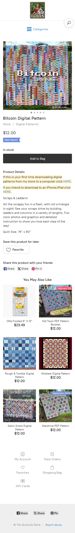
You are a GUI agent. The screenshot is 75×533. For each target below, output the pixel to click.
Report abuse (53, 524)
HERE (67, 181)
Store (7, 124)
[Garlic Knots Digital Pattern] (19, 405)
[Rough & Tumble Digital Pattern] (19, 353)
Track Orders (52, 459)
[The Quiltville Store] (37, 10)
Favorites (22, 472)
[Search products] (69, 22)
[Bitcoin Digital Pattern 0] (37, 75)
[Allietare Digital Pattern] (55, 353)
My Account (23, 459)
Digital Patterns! (27, 124)
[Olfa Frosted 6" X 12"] (19, 301)
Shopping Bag (52, 472)
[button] (16, 249)
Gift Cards (23, 486)
